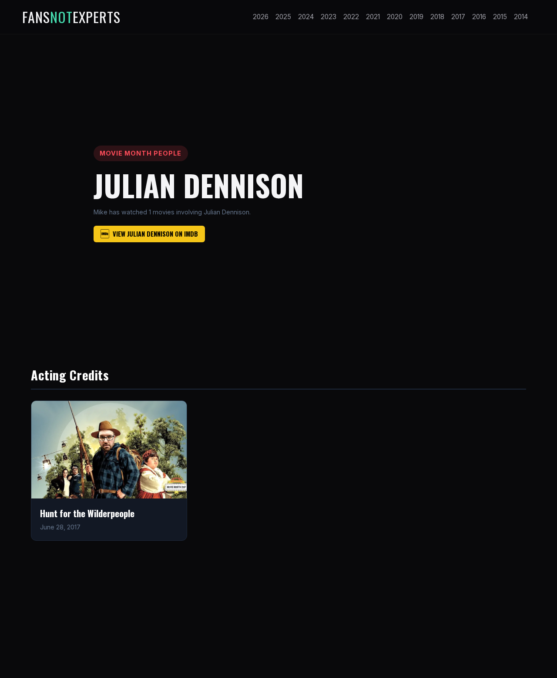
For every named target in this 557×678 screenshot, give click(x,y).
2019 (416, 17)
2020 (395, 17)
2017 (458, 17)
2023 (328, 17)
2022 (351, 17)
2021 (373, 17)
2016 (479, 17)
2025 (283, 17)
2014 (521, 17)
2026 (260, 17)
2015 (500, 17)
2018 (437, 17)
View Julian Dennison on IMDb (155, 233)
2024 (306, 17)
